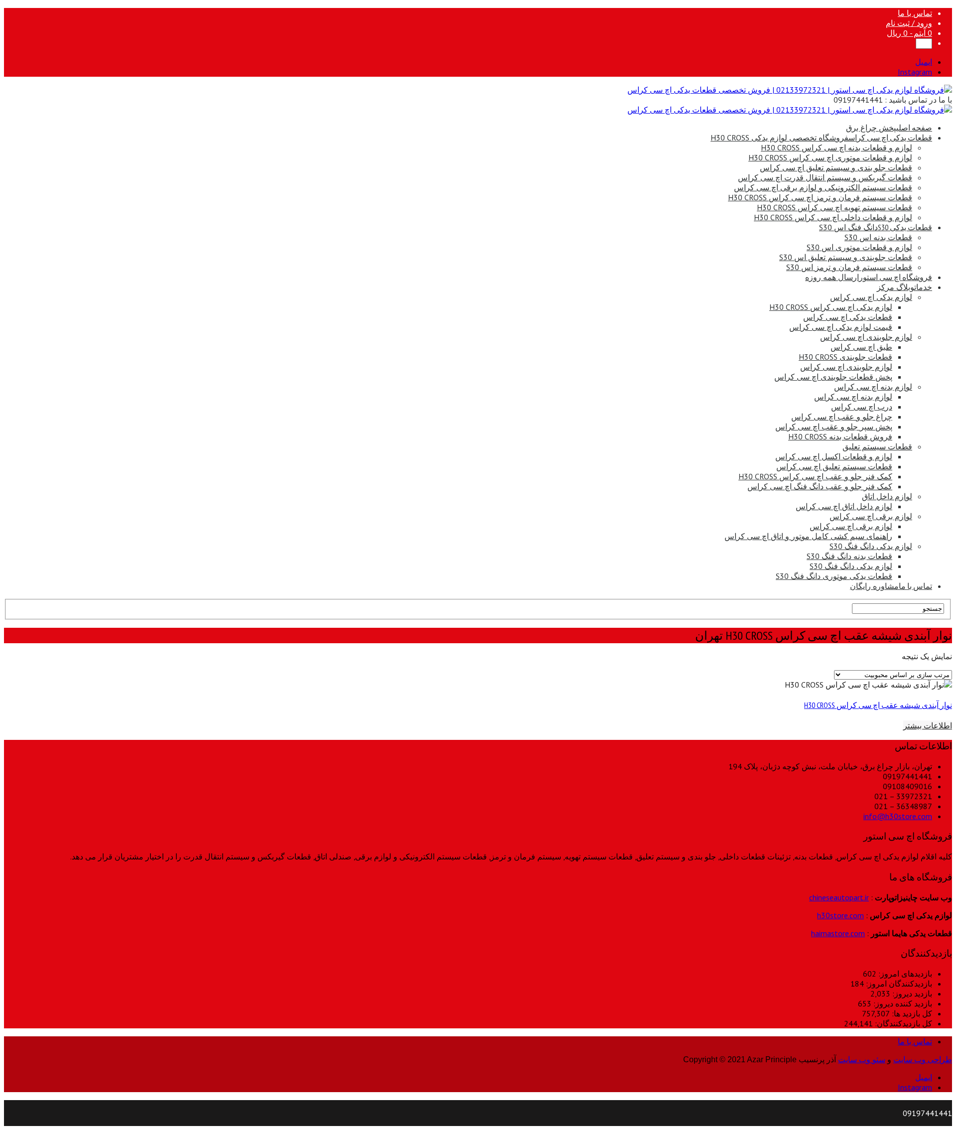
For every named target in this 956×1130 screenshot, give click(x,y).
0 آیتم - (909, 33)
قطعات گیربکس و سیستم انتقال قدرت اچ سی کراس (825, 177)
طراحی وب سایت (922, 1059)
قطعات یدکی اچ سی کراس (821, 137)
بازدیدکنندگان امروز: (898, 984)
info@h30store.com (897, 816)
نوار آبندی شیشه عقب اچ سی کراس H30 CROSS (878, 705)
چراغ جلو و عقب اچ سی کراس (841, 417)
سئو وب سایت (861, 1059)
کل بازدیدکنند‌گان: (902, 1023)
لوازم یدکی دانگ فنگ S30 (871, 546)
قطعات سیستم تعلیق (877, 446)
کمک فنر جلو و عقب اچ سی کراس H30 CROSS (815, 476)
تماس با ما (915, 13)
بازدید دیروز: (911, 993)
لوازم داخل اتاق (887, 496)
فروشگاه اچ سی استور (868, 277)
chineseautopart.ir (839, 897)
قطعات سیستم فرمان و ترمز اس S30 (849, 267)
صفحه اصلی (889, 128)
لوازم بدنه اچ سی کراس (873, 387)
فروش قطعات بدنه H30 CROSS (840, 436)
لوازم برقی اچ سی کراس (871, 516)
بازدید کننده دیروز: (901, 1003)
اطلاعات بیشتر (927, 725)
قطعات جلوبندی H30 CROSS (845, 357)
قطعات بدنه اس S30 (878, 237)
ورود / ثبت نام (909, 23)
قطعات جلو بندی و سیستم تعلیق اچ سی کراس (836, 167)
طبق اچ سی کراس (861, 347)
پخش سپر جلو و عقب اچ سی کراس (833, 426)
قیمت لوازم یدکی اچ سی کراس (840, 327)
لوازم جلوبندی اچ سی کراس (866, 337)
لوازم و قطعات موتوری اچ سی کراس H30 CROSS (830, 157)
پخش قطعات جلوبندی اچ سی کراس (833, 377)
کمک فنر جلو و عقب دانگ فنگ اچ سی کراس (819, 486)
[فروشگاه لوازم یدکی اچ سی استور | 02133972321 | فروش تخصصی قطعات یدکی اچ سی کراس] (789, 90)
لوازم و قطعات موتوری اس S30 (859, 247)
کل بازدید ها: (911, 1013)
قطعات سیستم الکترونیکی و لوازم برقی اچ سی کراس (823, 187)
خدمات (904, 287)
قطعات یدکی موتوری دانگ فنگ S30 (834, 576)
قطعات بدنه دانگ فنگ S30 (849, 556)
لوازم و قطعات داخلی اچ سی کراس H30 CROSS (833, 217)
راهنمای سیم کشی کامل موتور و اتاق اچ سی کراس (808, 536)
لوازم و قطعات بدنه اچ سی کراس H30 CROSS (836, 147)
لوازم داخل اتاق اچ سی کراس (844, 506)
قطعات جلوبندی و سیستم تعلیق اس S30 (845, 257)
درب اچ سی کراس (861, 407)
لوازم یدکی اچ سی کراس (871, 297)
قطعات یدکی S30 (875, 227)
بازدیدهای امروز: (904, 974)
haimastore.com (838, 933)
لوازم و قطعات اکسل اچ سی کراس (833, 456)
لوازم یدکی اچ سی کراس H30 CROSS (830, 307)
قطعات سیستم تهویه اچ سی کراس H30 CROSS (834, 207)
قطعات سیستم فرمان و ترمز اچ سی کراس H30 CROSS (820, 197)
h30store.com (840, 915)
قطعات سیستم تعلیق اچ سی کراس (834, 466)
